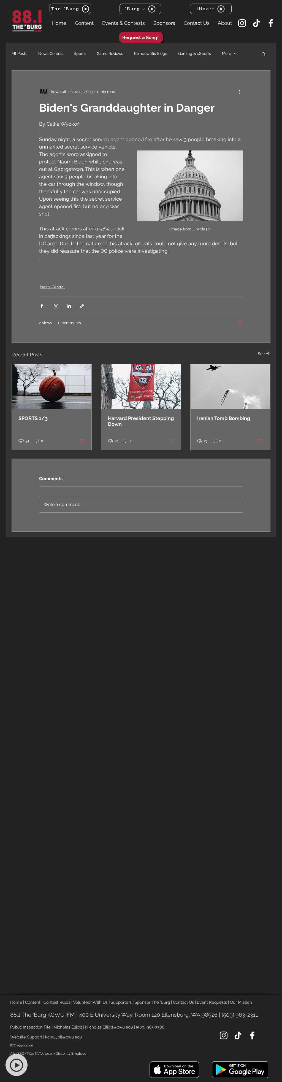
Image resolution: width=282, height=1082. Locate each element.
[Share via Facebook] (41, 305)
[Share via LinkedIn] (68, 305)
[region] (20, 1065)
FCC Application (21, 1045)
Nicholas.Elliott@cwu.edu (109, 1027)
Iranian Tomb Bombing (223, 418)
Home (16, 1002)
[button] (84, 23)
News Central (50, 53)
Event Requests (212, 1002)
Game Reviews (110, 53)
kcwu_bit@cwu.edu (63, 1037)
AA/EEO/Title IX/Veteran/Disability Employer (49, 1053)
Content (32, 1002)
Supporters (122, 1002)
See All (264, 353)
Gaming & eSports (194, 53)
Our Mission (241, 1002)
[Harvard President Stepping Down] (141, 386)
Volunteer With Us (90, 1002)
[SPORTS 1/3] (51, 386)
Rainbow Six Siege (150, 53)
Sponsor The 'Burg (152, 1002)
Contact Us (183, 1002)
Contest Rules (57, 1002)
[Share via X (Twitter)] (55, 305)
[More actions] (239, 91)
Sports (80, 53)
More (226, 53)
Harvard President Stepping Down (141, 421)
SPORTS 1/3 (33, 418)
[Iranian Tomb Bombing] (230, 386)
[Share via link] (82, 305)
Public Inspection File (30, 1027)
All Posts (19, 53)
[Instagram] (242, 23)
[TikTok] (256, 23)
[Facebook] (270, 23)
